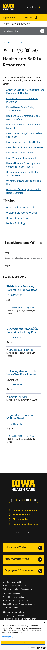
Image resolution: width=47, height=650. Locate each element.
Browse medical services (25, 524)
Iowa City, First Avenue (18, 397)
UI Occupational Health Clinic (20, 207)
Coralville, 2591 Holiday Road (21, 307)
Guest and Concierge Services (16, 600)
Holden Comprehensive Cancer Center (19, 619)
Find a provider (20, 519)
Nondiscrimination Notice (14, 582)
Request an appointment (25, 510)
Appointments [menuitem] (10, 17)
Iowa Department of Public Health (23, 142)
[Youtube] (27, 500)
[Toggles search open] (39, 7)
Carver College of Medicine (14, 615)
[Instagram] (36, 500)
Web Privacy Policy (11, 589)
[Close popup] (44, 622)
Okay (23, 643)
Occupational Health (15, 42)
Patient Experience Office (13, 597)
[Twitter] (19, 500)
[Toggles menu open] (42, 7)
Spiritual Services (10, 604)
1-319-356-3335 (14, 337)
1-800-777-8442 (23, 532)
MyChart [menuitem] (29, 17)
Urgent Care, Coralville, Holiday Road (21, 416)
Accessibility (26, 589)
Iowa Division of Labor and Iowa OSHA (25, 147)
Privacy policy (7, 637)
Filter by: (6, 253)
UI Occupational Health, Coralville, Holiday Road (22, 330)
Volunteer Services (27, 604)
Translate (30, 7)
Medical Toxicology (15, 223)
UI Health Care (18, 612)
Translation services (11, 594)
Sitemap (6, 612)
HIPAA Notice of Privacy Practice (17, 585)
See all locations (21, 514)
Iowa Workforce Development (21, 158)
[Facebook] (11, 500)
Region (7, 266)
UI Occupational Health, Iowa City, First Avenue (22, 372)
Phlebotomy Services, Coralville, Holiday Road (21, 288)
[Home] (10, 7)
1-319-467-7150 (14, 295)
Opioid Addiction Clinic (17, 218)
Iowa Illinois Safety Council (19, 152)
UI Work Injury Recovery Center (21, 212)
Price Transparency (11, 607)
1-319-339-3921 (14, 384)
